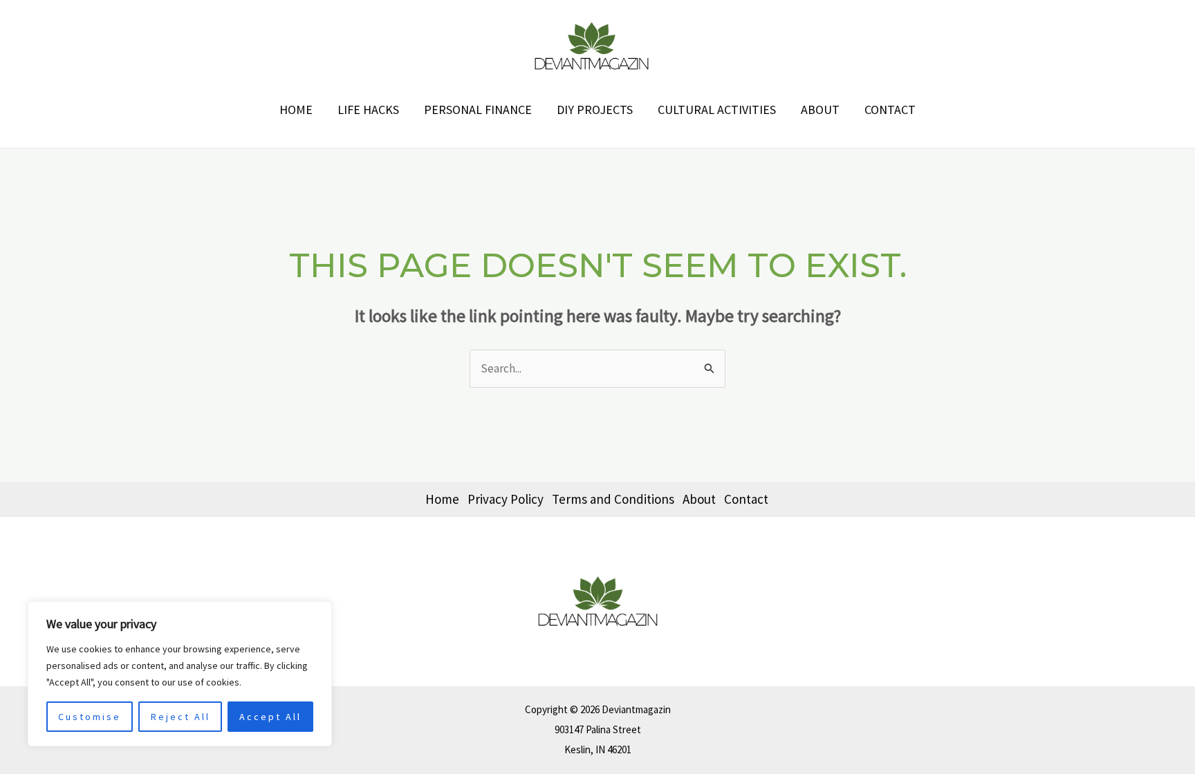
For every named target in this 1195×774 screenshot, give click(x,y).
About (820, 109)
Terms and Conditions (613, 499)
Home (296, 109)
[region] (180, 673)
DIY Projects (595, 109)
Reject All (180, 716)
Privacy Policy (505, 499)
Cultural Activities (717, 109)
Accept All (270, 716)
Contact (890, 109)
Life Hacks (368, 109)
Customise (89, 716)
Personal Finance (478, 109)
